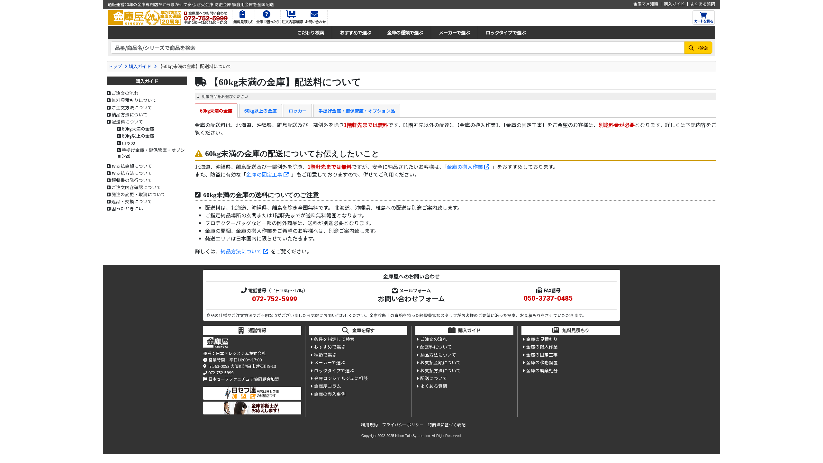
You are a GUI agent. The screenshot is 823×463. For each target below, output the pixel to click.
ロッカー (298, 110)
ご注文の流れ (125, 93)
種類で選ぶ (325, 354)
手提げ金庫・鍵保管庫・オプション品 (357, 110)
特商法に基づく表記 (447, 425)
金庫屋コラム (327, 386)
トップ (115, 66)
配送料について (127, 121)
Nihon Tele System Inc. (413, 436)
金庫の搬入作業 (465, 166)
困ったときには (127, 208)
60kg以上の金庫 (260, 110)
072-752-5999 (274, 299)
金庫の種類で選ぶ (405, 32)
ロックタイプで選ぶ (506, 32)
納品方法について (241, 251)
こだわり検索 (310, 32)
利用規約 (369, 425)
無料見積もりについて (134, 100)
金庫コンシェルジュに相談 (341, 378)
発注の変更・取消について (139, 194)
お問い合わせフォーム (411, 298)
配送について (433, 378)
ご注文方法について (132, 107)
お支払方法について (132, 173)
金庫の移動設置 (542, 362)
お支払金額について (132, 166)
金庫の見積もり (542, 339)
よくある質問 (702, 4)
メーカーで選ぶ (454, 32)
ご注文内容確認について (136, 187)
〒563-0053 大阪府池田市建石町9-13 (242, 366)
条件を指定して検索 (334, 339)
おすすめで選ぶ (355, 32)
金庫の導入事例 (330, 394)
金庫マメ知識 (645, 4)
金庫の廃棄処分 (542, 370)
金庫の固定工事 (264, 174)
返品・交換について (132, 201)
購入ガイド (674, 4)
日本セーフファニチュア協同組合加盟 (243, 379)
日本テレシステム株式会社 (241, 353)
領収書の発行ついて (132, 180)
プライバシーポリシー (403, 425)
